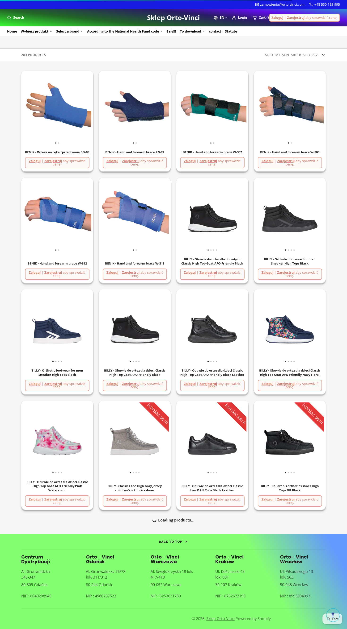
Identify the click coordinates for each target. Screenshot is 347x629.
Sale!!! (171, 31)
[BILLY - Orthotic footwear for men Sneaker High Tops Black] (263, 215)
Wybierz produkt (34, 31)
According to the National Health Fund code (123, 31)
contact (215, 31)
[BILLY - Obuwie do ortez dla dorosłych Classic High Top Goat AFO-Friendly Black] (185, 215)
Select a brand (67, 31)
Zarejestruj (296, 17)
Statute (231, 31)
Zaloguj (277, 17)
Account (239, 18)
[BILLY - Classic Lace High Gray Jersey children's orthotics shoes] (108, 438)
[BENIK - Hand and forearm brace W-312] (39, 215)
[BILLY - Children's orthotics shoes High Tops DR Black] (263, 438)
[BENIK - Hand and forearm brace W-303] (272, 108)
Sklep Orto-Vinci (220, 618)
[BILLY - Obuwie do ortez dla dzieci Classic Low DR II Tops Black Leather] (185, 438)
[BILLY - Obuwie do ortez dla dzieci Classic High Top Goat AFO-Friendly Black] (108, 327)
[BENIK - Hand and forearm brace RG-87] (117, 108)
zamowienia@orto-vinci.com (282, 4)
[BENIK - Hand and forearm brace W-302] (194, 108)
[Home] (173, 18)
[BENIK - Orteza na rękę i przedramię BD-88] (39, 108)
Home (12, 31)
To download (190, 31)
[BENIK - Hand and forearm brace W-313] (117, 215)
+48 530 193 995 (327, 4)
